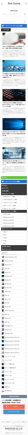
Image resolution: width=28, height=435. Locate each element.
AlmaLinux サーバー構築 (9, 196)
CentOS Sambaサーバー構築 (10, 199)
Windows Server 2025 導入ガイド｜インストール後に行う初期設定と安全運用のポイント (14, 162)
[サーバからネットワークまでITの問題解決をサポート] (14, 3)
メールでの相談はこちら (15, 406)
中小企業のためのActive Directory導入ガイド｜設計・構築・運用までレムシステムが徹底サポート (14, 75)
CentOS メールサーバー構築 (10, 202)
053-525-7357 (14, 411)
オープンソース (8, 229)
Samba (5, 237)
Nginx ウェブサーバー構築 (9, 205)
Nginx (4, 234)
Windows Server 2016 (8, 217)
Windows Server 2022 (8, 223)
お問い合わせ (7, 246)
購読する (6, 177)
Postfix (5, 240)
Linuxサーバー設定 (9, 193)
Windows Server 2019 (8, 220)
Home (5, 185)
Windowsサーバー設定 (10, 211)
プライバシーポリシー (16, 421)
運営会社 (8, 421)
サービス (6, 188)
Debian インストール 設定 (9, 208)
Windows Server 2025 (8, 226)
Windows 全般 (6, 214)
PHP (4, 243)
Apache (5, 231)
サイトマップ (7, 249)
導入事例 (6, 191)
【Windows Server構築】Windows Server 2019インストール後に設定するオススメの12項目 (14, 104)
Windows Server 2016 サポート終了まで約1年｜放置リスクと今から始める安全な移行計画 (14, 133)
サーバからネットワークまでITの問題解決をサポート (14, 426)
